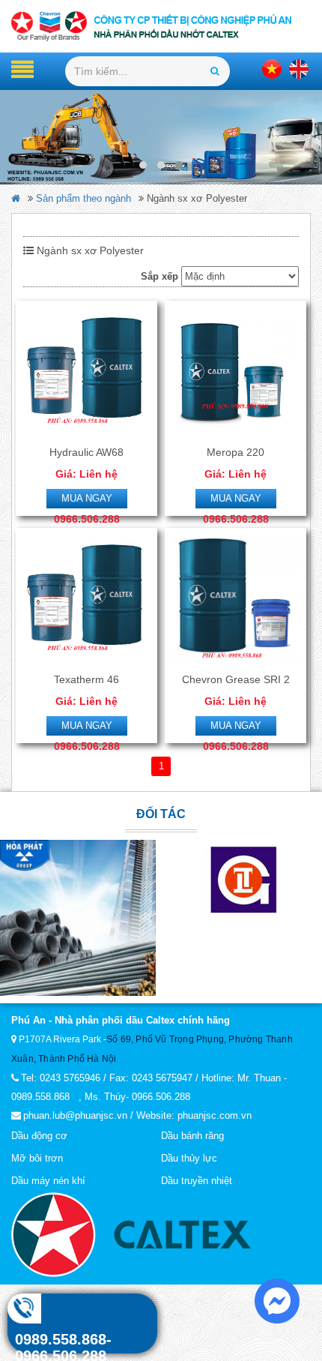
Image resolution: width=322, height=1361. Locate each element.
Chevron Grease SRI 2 (236, 679)
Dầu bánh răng (192, 1135)
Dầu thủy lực (189, 1158)
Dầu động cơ (39, 1135)
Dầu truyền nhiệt (196, 1180)
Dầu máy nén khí (48, 1180)
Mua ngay (86, 498)
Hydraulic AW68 (86, 452)
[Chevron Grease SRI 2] (235, 599)
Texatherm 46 (86, 679)
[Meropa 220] (235, 372)
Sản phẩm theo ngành (83, 198)
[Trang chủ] (161, 26)
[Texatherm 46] (86, 599)
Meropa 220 (235, 452)
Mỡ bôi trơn (37, 1158)
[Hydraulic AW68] (86, 372)
